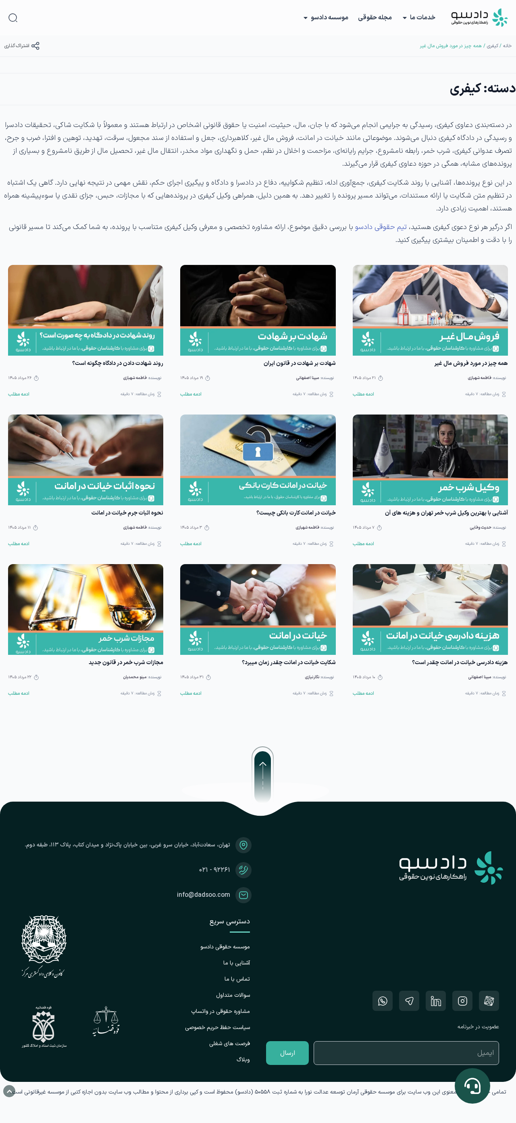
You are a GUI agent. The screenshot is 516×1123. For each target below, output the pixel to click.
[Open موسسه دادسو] (305, 18)
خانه (507, 46)
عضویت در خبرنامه (478, 1027)
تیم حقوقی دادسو (381, 227)
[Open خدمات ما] (405, 18)
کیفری (492, 46)
